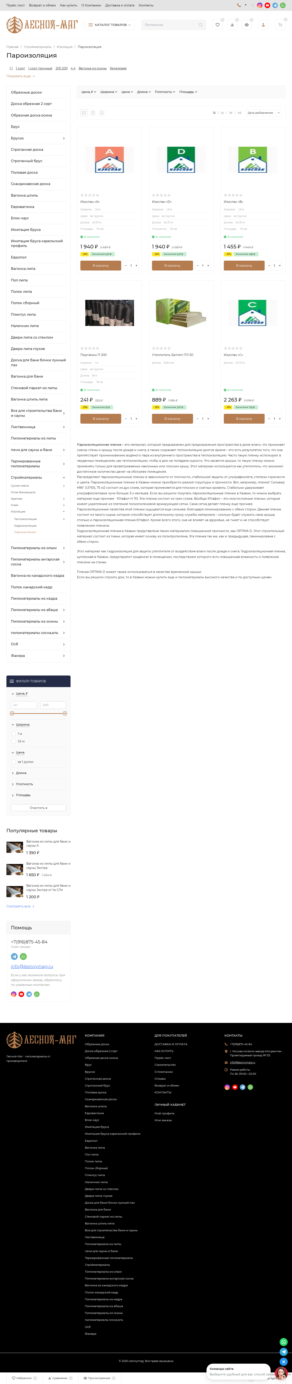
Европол (91, 1140)
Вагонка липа (95, 1147)
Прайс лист (163, 1058)
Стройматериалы (38, 46)
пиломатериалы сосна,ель (104, 1319)
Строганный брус (97, 1085)
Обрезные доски (97, 1044)
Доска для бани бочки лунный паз (110, 1202)
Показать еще (18, 76)
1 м (20, 734)
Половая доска (95, 1092)
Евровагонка (94, 1113)
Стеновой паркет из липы (103, 1216)
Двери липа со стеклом (101, 1189)
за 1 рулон (25, 762)
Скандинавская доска (101, 1099)
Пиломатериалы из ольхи (103, 1271)
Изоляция (64, 46)
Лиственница (95, 1237)
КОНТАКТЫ (163, 1092)
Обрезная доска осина (101, 1058)
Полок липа (93, 1161)
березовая (118, 68)
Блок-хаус (92, 1120)
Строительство (165, 1064)
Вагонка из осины (93, 68)
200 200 (62, 68)
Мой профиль (164, 1113)
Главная (12, 46)
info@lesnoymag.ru (32, 966)
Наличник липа (96, 1182)
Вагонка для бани (98, 1209)
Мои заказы (163, 1120)
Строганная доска (98, 1078)
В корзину (101, 266)
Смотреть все (18, 906)
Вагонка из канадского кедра (106, 1285)
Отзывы (160, 1078)
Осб (88, 1327)
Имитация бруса (97, 1126)
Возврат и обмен (167, 1085)
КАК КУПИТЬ (164, 1051)
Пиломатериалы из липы (103, 1244)
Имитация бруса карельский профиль (112, 1133)
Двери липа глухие (98, 1195)
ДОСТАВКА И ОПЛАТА (171, 1044)
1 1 (11, 68)
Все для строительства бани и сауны (111, 1230)
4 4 (73, 68)
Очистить (38, 808)
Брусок (90, 1071)
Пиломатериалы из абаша (104, 1306)
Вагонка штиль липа (100, 1223)
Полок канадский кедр (101, 1292)
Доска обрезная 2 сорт (101, 1051)
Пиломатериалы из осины (104, 1313)
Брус (88, 1064)
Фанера (90, 1333)
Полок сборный (96, 1168)
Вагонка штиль (96, 1106)
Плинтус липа (95, 1175)
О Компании (164, 1071)
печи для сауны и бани (101, 1251)
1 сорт (20, 68)
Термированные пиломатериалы (109, 1258)
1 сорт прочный (40, 68)
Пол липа (92, 1154)
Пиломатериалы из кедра (103, 1299)
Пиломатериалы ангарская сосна (109, 1278)
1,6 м (21, 741)
